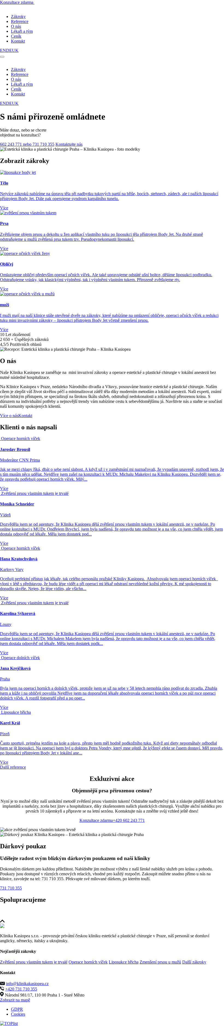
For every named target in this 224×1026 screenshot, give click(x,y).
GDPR (17, 1009)
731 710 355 (11, 888)
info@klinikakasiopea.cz (27, 983)
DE (9, 50)
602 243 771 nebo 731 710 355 (27, 144)
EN (3, 50)
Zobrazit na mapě (15, 1000)
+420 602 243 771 (129, 820)
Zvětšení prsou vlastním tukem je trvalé (33, 962)
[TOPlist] (9, 1023)
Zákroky (18, 16)
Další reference (13, 767)
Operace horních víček (88, 962)
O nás (16, 26)
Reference (19, 21)
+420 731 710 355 (21, 989)
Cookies (18, 1014)
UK (15, 50)
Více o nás (9, 415)
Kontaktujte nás (68, 144)
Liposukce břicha (123, 962)
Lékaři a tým (22, 31)
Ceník (16, 36)
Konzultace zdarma (17, 2)
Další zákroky (194, 962)
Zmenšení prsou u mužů (160, 962)
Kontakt (18, 41)
